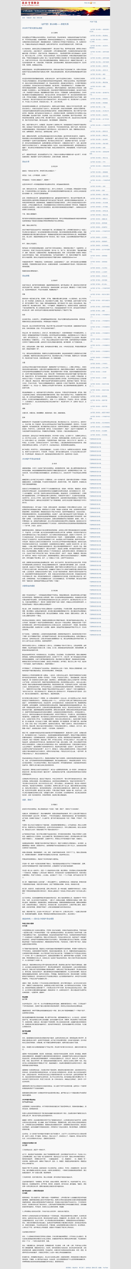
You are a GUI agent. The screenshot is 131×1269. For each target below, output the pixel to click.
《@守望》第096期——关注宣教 (99, 202)
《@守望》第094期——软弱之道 (99, 211)
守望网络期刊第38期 (95, 484)
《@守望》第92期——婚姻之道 (98, 219)
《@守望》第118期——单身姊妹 (99, 103)
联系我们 (68, 1267)
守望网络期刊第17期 (95, 569)
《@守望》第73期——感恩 (97, 310)
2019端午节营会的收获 (31, 459)
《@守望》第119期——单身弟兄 (99, 98)
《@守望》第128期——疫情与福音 (99, 58)
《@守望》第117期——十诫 (97, 107)
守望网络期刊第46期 (95, 451)
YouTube (105, 1267)
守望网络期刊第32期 (95, 630)
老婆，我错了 (27, 800)
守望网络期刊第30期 (95, 622)
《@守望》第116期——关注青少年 (99, 111)
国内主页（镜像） (97, 1267)
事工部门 (81, 1267)
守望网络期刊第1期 (95, 504)
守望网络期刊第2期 (95, 508)
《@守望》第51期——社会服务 (98, 430)
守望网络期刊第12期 (95, 549)
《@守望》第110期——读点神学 (99, 139)
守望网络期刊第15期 (95, 561)
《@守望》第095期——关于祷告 (99, 206)
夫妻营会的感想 (28, 586)
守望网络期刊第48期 (95, 443)
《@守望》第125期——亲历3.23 (99, 70)
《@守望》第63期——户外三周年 (99, 367)
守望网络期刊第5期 (95, 520)
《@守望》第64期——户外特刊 (98, 363)
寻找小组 (87, 3)
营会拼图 (25, 276)
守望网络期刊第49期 (95, 439)
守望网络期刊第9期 (95, 537)
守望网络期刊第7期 (95, 528)
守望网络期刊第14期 (95, 557)
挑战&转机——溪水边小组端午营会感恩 (38, 919)
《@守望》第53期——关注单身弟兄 (100, 422)
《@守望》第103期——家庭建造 (99, 172)
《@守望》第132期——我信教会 (99, 35)
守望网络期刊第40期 (95, 475)
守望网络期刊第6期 (95, 524)
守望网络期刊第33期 (95, 634)
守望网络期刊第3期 (95, 512)
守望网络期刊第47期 (95, 447)
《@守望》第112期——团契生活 (99, 131)
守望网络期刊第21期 (95, 586)
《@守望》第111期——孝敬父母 (99, 135)
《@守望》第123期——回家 (97, 78)
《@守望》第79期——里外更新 (98, 280)
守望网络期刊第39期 (95, 479)
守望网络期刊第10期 (95, 541)
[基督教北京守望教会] (30, 5)
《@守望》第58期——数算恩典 (98, 396)
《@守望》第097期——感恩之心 (99, 198)
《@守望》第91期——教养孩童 (98, 223)
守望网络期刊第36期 (95, 492)
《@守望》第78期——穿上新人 (98, 284)
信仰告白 (88, 1267)
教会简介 (75, 1267)
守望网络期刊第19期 (95, 577)
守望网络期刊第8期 (95, 532)
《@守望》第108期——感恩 (97, 147)
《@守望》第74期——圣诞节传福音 (100, 306)
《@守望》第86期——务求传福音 (99, 245)
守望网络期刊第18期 (95, 573)
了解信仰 (29, 18)
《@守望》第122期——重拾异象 (99, 82)
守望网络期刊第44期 (95, 459)
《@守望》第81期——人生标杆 (98, 272)
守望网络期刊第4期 (95, 516)
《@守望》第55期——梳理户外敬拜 (100, 412)
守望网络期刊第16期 (95, 565)
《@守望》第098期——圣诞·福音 (99, 194)
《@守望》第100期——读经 (97, 186)
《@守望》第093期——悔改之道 (99, 215)
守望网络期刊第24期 (95, 598)
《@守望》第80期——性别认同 (98, 276)
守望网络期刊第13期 (95, 553)
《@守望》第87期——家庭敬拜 (98, 241)
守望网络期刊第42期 (95, 467)
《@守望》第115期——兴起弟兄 (99, 115)
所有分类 (39, 18)
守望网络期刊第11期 (95, 545)
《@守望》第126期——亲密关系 (54, 24)
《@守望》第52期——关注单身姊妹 (100, 426)
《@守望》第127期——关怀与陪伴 (99, 62)
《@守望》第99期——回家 (97, 190)
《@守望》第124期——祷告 (97, 74)
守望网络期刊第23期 (95, 594)
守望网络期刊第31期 (95, 626)
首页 (23, 18)
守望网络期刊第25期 (95, 602)
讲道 (34, 18)
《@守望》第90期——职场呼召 (98, 227)
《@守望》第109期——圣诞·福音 (99, 143)
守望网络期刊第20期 (95, 581)
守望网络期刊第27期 (95, 610)
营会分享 (25, 162)
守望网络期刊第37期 (95, 488)
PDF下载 (93, 22)
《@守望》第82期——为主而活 (98, 268)
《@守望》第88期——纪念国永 (98, 237)
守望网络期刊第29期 (95, 618)
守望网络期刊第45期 (95, 455)
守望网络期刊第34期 (95, 500)
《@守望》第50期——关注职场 (98, 435)
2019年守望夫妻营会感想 (32, 28)
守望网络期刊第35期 (95, 496)
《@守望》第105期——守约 (97, 162)
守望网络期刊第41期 (95, 471)
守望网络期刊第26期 (95, 606)
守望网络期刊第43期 (95, 463)
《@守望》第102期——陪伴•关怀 (99, 176)
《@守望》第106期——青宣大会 (99, 158)
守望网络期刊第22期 (95, 590)
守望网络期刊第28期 (95, 614)
